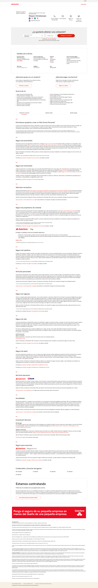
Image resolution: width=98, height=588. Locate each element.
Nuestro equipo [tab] (73, 112)
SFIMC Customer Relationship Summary (42, 432)
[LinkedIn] (35, 18)
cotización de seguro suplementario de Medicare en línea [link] (35, 364)
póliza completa (39, 549)
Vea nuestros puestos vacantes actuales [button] (28, 497)
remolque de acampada (43, 190)
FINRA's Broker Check (57, 425)
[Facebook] (29, 18)
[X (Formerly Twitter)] (37, 18)
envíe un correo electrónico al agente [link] (28, 286)
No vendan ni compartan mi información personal (43, 583)
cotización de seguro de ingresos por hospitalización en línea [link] (35, 367)
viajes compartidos (57, 145)
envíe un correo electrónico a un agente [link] (29, 199)
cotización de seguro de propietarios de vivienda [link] (33, 225)
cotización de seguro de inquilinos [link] (29, 263)
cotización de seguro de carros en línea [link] (31, 157)
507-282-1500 (36, 67)
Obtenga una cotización (66, 35)
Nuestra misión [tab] (49, 112)
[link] (63, 19)
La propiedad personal (34, 213)
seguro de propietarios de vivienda (68, 210)
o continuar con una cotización (49, 39)
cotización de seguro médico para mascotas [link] (32, 460)
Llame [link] (17, 199)
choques (37, 145)
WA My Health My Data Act (16, 583)
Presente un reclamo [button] (24, 85)
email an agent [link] (22, 437)
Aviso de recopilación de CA (28, 583)
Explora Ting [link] (18, 240)
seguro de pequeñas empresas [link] (35, 311)
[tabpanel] (49, 60)
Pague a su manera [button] (63, 85)
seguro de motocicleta (67, 171)
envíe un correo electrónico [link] (26, 390)
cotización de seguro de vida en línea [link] (30, 343)
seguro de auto (63, 170)
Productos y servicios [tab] (24, 112)
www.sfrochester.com (22, 67)
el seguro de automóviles (50, 143)
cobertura (29, 145)
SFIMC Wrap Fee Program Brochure (60, 432)
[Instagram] (32, 18)
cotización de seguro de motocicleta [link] (30, 179)
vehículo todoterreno (64, 190)
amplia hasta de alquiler (45, 145)
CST (76, 56)
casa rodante (33, 190)
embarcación (54, 190)
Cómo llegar (19, 60)
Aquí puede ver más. (20, 338)
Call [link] (16, 437)
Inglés (51, 57)
